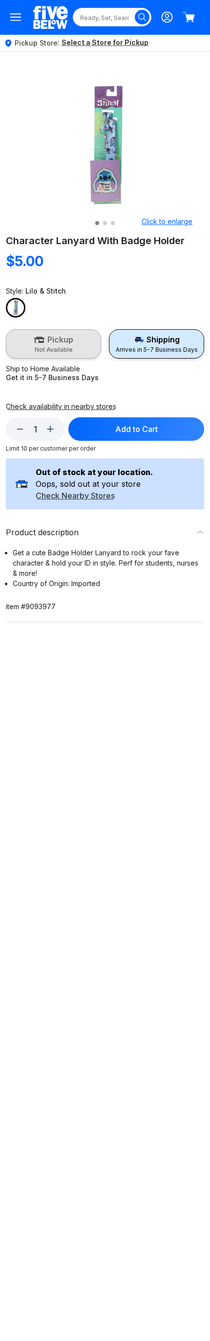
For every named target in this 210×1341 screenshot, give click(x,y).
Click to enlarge (167, 221)
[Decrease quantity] (20, 429)
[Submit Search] (142, 17)
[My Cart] (188, 17)
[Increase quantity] (50, 429)
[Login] (167, 17)
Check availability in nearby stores (61, 406)
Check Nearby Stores (75, 496)
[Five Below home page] (50, 17)
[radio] (53, 344)
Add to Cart (136, 429)
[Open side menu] (15, 17)
